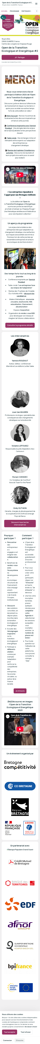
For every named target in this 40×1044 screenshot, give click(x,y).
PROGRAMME (14, 11)
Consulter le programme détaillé (20, 325)
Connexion (7, 1040)
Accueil (4, 11)
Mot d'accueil (12, 116)
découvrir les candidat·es (25, 294)
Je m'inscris (20, 691)
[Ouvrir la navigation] (36, 4)
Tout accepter (9, 1032)
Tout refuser (26, 1032)
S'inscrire (19, 1040)
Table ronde (11, 138)
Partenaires (26, 11)
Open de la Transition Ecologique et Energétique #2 (17, 2)
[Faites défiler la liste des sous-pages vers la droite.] (36, 11)
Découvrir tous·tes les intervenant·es (20, 523)
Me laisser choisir (31, 1027)
